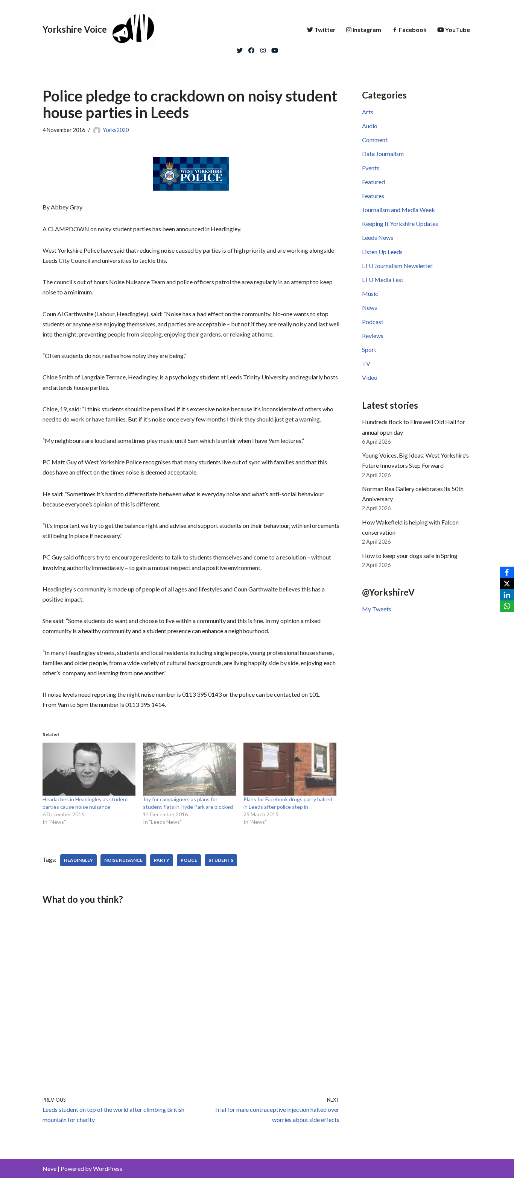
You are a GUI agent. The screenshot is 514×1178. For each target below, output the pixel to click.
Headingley (78, 860)
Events (370, 167)
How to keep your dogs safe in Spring (410, 555)
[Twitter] (239, 48)
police (189, 860)
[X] (507, 583)
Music (370, 293)
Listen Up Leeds (382, 251)
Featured (373, 181)
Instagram (367, 29)
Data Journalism (383, 153)
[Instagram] (263, 48)
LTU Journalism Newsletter (397, 265)
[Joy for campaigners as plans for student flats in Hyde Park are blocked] (189, 769)
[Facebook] (251, 48)
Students (220, 860)
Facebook (413, 29)
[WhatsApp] (507, 606)
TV (366, 363)
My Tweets (376, 608)
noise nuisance (123, 860)
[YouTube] (274, 48)
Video (369, 377)
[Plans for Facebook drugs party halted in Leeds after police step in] (289, 769)
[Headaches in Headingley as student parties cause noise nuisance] (89, 769)
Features (373, 195)
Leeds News (377, 237)
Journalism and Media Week (398, 209)
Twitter (325, 29)
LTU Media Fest (382, 279)
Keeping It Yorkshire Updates (400, 223)
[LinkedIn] (507, 594)
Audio (369, 125)
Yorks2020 (116, 130)
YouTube (457, 29)
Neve (49, 1168)
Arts (367, 111)
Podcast (372, 321)
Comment (375, 139)
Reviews (372, 335)
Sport (369, 349)
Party (161, 860)
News (369, 307)
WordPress (107, 1168)
